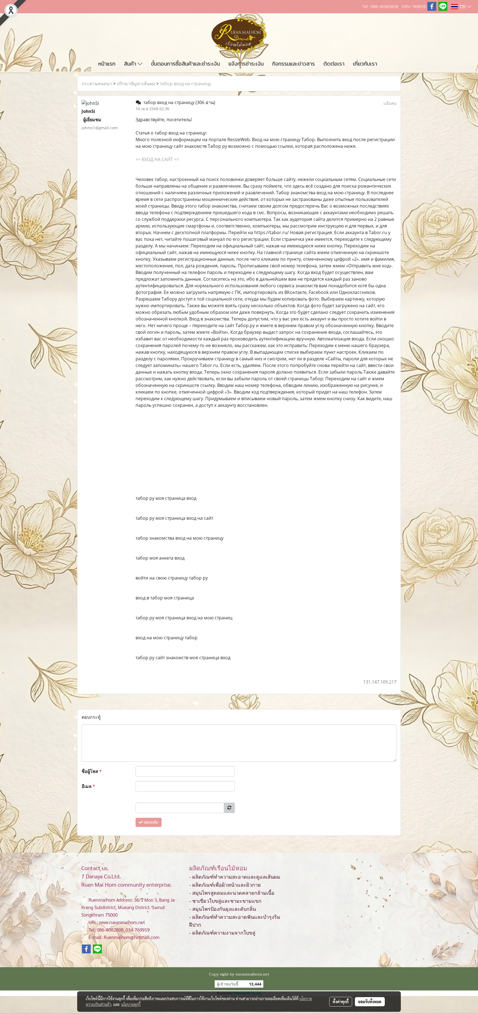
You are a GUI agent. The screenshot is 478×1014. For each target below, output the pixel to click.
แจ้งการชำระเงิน (246, 64)
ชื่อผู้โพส (92, 771)
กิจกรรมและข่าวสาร (293, 64)
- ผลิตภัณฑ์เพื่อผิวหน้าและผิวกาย (225, 885)
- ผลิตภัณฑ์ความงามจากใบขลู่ (222, 933)
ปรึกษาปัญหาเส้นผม (136, 84)
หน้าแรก (106, 64)
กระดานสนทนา (97, 84)
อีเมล (88, 786)
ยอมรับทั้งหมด (369, 1001)
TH (462, 6)
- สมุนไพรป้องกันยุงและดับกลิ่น (222, 909)
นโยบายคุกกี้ (131, 1004)
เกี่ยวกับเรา (365, 64)
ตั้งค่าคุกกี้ (341, 1001)
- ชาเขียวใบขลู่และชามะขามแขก (225, 901)
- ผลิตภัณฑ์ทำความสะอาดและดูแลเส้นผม (234, 877)
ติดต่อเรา (333, 64)
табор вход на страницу (185, 84)
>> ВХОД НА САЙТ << (157, 159)
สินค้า (130, 64)
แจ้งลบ (389, 103)
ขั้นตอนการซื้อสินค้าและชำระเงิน (185, 64)
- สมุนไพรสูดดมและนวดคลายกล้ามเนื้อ (231, 893)
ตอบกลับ (150, 822)
